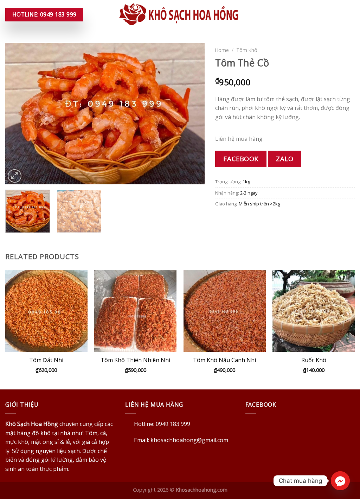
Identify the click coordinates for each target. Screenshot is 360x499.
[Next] (192, 113)
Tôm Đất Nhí (46, 360)
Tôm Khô (246, 50)
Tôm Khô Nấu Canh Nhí (224, 360)
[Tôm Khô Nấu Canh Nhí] (225, 311)
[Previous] (18, 113)
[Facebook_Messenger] (340, 480)
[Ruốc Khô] (313, 311)
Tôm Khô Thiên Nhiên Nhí (135, 360)
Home (222, 50)
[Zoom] (14, 176)
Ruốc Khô (313, 360)
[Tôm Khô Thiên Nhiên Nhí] (135, 311)
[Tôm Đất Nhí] (46, 311)
